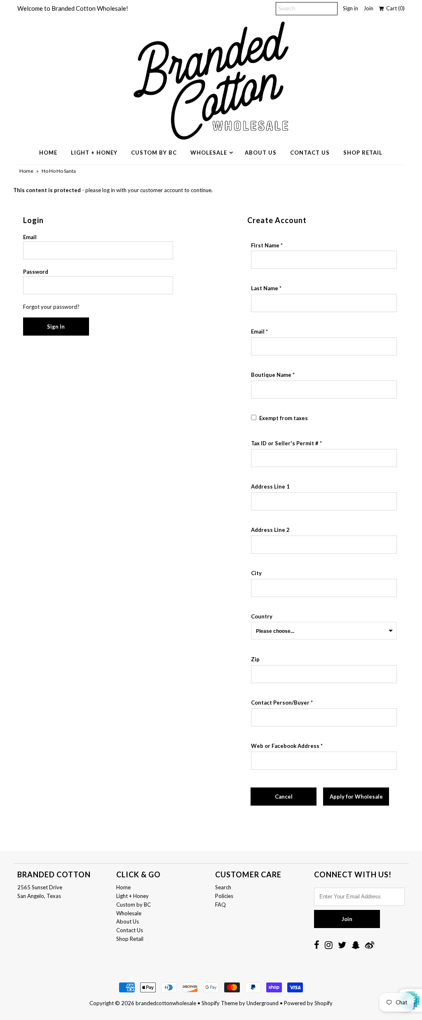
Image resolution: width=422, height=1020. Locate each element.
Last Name (264, 288)
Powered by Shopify (308, 1003)
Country (261, 616)
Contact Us (310, 152)
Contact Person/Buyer (280, 702)
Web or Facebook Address (285, 746)
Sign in (350, 8)
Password (35, 271)
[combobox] (324, 501)
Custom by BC (154, 152)
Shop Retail (362, 152)
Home (48, 152)
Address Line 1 (270, 486)
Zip (255, 659)
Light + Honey (94, 152)
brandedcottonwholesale (166, 1003)
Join (368, 8)
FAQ (220, 904)
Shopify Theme (220, 1003)
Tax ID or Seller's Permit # (285, 443)
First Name (265, 245)
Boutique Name (271, 374)
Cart (394, 8)
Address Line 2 (270, 529)
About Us (261, 152)
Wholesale (208, 152)
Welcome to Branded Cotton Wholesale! (72, 8)
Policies (224, 896)
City (256, 573)
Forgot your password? (51, 306)
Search (223, 887)
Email (30, 237)
